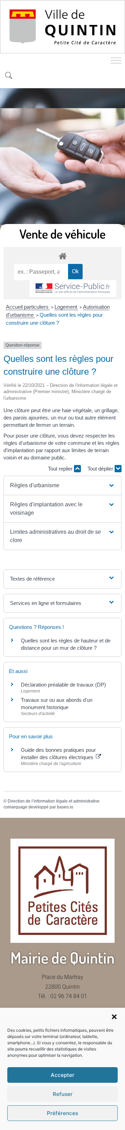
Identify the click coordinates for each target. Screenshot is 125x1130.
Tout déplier (101, 469)
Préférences (62, 1113)
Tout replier (61, 469)
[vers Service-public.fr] (73, 288)
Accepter (62, 1075)
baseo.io (65, 807)
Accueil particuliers (28, 307)
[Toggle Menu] (116, 60)
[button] (114, 1016)
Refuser (63, 1094)
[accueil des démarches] (62, 255)
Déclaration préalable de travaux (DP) (63, 685)
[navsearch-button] (9, 76)
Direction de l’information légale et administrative (54, 801)
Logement (66, 307)
